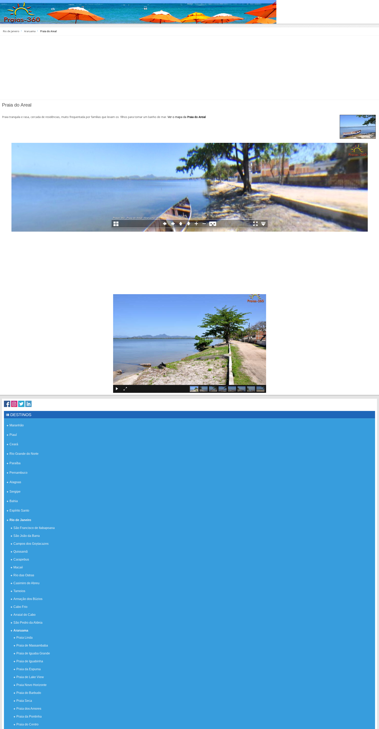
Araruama (30, 31)
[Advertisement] (189, 69)
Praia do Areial (196, 117)
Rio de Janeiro (11, 31)
